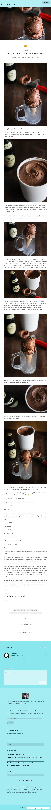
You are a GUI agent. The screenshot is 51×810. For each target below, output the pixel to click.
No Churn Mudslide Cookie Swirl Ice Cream (18, 765)
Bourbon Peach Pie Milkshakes (15, 760)
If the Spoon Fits (22, 57)
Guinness (16, 610)
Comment (42, 682)
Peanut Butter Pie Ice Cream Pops (15, 754)
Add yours (43, 647)
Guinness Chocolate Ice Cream (29, 610)
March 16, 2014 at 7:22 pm (17, 655)
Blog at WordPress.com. (25, 807)
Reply (45, 653)
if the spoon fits (8, 4)
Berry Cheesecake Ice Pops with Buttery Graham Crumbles (22, 762)
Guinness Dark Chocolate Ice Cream (19, 613)
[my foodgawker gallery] (25, 780)
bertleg (14, 654)
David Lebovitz (8, 305)
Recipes (25, 50)
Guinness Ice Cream (36, 613)
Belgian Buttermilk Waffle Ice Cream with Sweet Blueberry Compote (25, 757)
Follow (10, 722)
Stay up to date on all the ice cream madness (22, 710)
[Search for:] (25, 744)
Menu (46, 2)
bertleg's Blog (24, 658)
